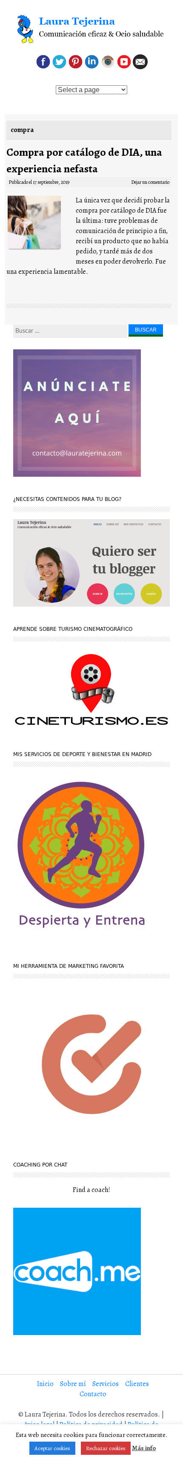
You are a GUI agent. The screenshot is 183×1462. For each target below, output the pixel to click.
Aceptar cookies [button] (52, 1448)
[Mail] (140, 67)
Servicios (105, 1384)
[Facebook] (43, 67)
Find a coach (91, 1190)
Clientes (137, 1384)
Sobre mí (73, 1384)
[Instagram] (107, 67)
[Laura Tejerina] (91, 29)
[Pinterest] (75, 67)
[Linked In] (91, 67)
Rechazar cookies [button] (106, 1448)
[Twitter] (59, 67)
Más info (144, 1448)
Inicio (45, 1384)
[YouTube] (124, 67)
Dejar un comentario (150, 182)
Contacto (93, 1394)
